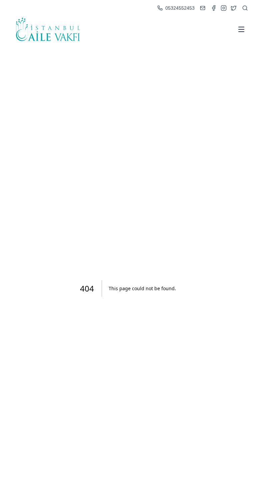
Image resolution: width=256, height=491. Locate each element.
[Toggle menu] (241, 29)
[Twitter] (234, 8)
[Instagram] (224, 8)
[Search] (245, 8)
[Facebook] (214, 8)
